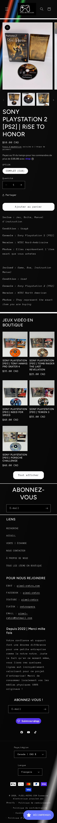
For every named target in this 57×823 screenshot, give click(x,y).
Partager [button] (11, 195)
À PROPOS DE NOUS (17, 558)
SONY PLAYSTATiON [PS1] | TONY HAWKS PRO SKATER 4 (15, 363)
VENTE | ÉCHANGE (16, 543)
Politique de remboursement (35, 803)
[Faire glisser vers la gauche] (3, 100)
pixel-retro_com (28, 585)
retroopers (27, 606)
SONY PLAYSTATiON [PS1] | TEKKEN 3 (41, 411)
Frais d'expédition (12, 147)
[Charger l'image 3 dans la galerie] (42, 99)
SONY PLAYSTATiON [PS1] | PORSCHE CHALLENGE (15, 457)
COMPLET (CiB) (15, 171)
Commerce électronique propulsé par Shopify (27, 799)
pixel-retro (31, 592)
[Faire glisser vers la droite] (53, 100)
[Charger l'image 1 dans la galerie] (14, 99)
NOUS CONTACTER (15, 550)
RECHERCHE (12, 528)
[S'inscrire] (47, 508)
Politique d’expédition (21, 818)
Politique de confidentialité (30, 808)
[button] (6, 9)
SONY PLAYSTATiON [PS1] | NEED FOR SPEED (15, 412)
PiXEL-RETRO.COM (28, 796)
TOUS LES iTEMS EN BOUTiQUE (24, 565)
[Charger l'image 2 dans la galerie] (28, 99)
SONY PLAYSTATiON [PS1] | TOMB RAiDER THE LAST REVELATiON (41, 365)
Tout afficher (28, 475)
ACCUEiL (11, 535)
